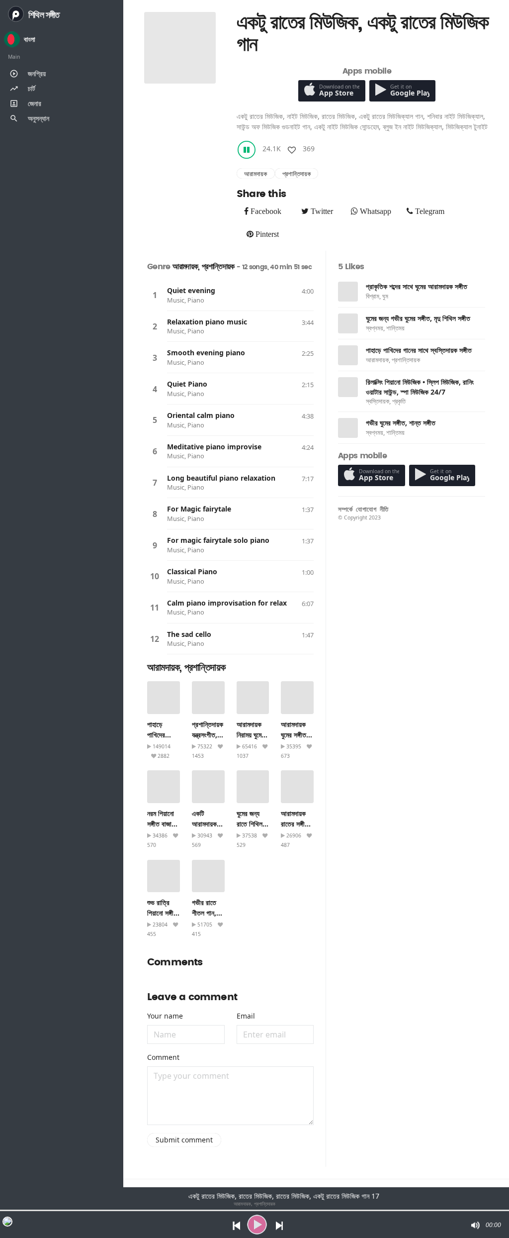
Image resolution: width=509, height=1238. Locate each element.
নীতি (384, 509)
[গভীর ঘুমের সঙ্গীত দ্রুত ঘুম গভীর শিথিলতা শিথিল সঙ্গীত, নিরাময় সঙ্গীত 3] (348, 323)
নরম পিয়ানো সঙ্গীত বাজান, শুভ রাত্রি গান (163, 824)
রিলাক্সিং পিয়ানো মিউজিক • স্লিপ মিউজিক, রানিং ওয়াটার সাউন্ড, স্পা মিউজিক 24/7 (420, 387)
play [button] (257, 1225)
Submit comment (184, 1139)
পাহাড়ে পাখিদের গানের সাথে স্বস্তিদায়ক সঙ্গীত (419, 350)
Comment (163, 1057)
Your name (165, 1016)
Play (154, 295)
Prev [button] (234, 1225)
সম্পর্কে (345, 509)
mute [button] (474, 1225)
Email (246, 1016)
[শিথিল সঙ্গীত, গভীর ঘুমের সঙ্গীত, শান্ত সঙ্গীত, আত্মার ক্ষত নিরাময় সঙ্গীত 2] (348, 428)
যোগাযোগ (366, 509)
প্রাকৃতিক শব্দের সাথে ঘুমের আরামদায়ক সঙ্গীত (416, 286)
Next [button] (280, 1225)
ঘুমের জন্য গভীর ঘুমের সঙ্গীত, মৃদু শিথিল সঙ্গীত (418, 318)
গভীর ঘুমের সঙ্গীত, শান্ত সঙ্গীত (400, 422)
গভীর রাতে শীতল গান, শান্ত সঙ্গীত (205, 913)
